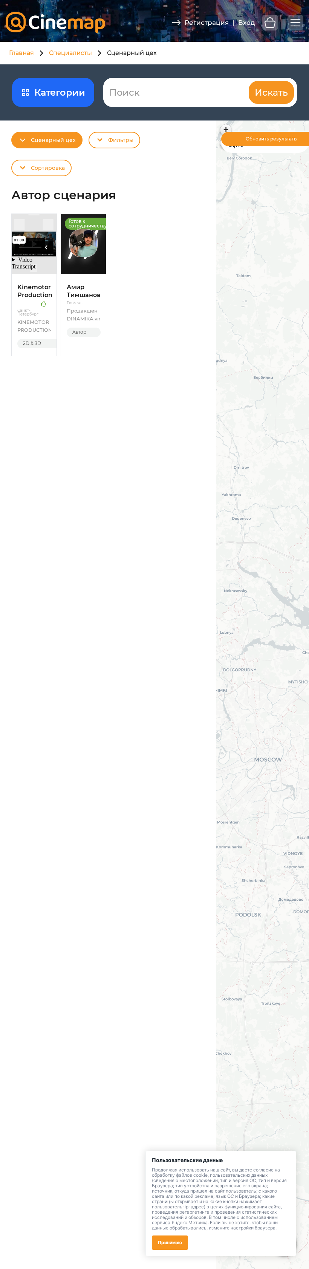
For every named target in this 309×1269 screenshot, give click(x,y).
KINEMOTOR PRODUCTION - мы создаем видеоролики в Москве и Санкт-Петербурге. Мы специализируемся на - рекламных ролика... (34, 326)
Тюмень (75, 303)
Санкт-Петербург (27, 312)
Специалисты (70, 52)
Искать (271, 92)
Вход (246, 22)
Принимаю (170, 1242)
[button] (225, 130)
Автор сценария (83, 333)
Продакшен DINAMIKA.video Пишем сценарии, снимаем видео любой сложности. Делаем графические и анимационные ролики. (83, 315)
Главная (21, 52)
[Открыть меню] (295, 23)
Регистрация (207, 22)
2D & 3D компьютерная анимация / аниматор (40, 344)
